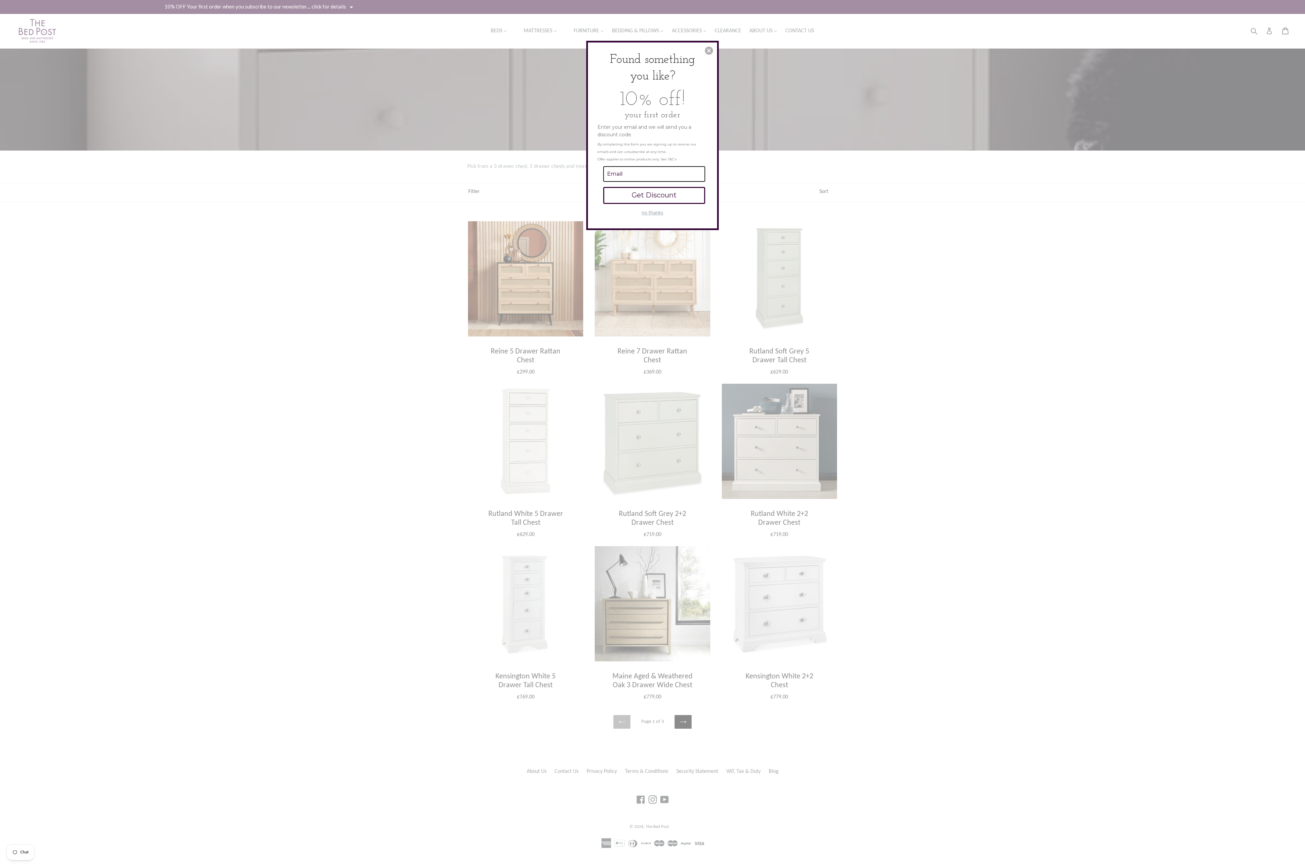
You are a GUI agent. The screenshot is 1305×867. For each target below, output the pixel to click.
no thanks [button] (652, 212)
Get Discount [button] (654, 195)
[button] (709, 51)
